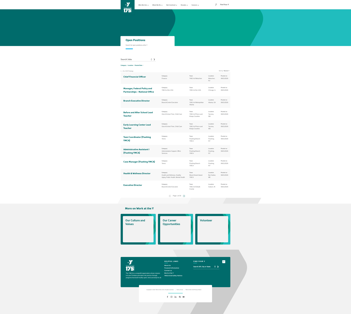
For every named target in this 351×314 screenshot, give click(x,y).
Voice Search (151, 59)
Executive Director (132, 185)
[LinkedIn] (175, 297)
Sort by (221, 70)
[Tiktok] (179, 297)
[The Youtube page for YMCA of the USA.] (183, 297)
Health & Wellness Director (136, 173)
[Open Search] (216, 4)
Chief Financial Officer (134, 76)
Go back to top (223, 261)
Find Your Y (224, 4)
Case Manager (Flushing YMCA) (139, 161)
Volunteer (206, 220)
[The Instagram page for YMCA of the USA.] (171, 297)
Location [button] (130, 65)
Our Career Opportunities (171, 222)
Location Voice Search (215, 266)
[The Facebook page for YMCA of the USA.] (167, 297)
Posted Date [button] (138, 65)
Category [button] (123, 65)
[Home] (130, 265)
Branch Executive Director (136, 100)
